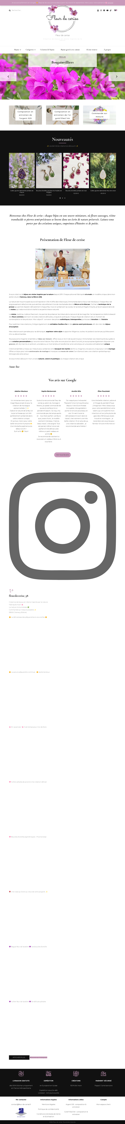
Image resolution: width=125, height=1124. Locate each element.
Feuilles (62, 57)
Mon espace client (103, 1104)
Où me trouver (91, 50)
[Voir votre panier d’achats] (115, 10)
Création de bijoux (47, 50)
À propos (107, 50)
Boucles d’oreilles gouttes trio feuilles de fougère (49, 191)
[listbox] (62, 77)
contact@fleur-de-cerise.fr (21, 1104)
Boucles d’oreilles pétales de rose (76, 191)
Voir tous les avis (62, 455)
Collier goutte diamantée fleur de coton (103, 191)
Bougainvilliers (63, 62)
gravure (12, 344)
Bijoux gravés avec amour (70, 50)
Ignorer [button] (110, 3)
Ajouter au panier (22, 170)
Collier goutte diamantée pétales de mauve (21, 191)
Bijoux (16, 50)
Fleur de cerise (62, 35)
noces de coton (67, 351)
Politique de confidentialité (48, 1109)
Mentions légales (48, 1104)
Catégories (30, 50)
